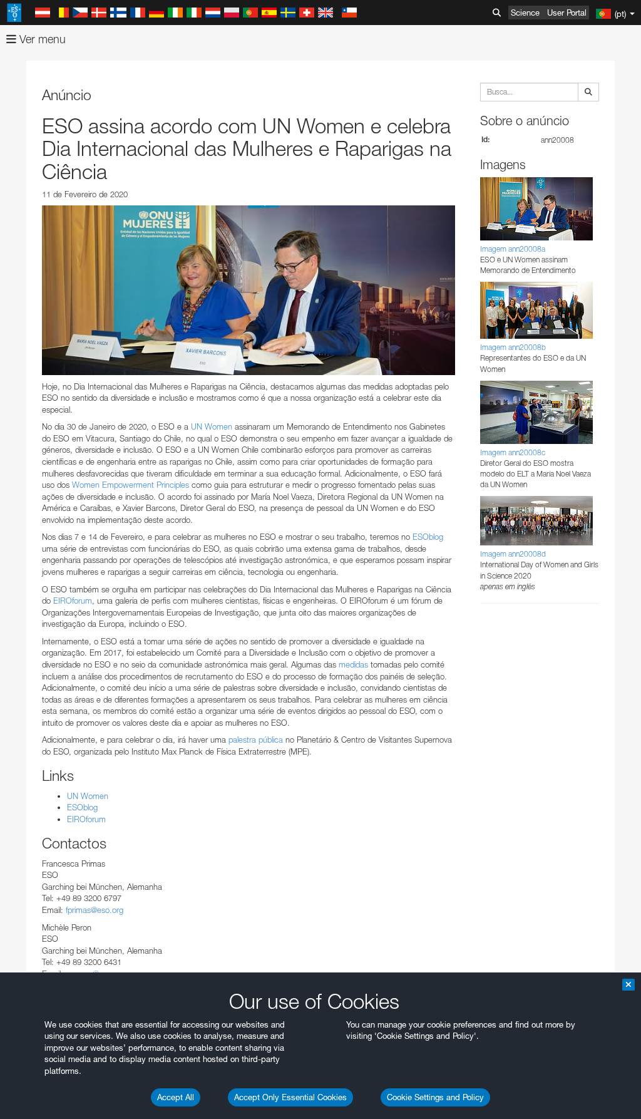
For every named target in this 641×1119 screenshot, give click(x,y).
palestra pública (255, 740)
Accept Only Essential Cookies (290, 1097)
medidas (353, 664)
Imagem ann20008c (512, 452)
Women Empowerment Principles (130, 485)
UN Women (211, 426)
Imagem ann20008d (513, 554)
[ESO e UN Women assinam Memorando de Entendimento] (248, 289)
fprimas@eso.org (94, 910)
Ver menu (41, 39)
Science (525, 13)
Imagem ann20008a (512, 249)
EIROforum (72, 601)
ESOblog (428, 537)
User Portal (567, 13)
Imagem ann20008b (513, 347)
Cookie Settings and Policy (435, 1097)
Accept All (175, 1097)
